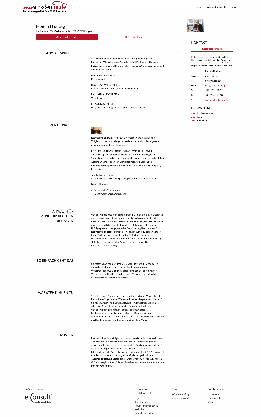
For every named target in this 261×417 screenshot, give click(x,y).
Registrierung (141, 402)
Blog (234, 6)
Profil (199, 116)
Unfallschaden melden (67, 36)
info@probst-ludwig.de (216, 85)
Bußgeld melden (133, 36)
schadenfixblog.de (181, 398)
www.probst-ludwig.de (216, 99)
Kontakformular (205, 113)
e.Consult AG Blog (180, 394)
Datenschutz (214, 398)
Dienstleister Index (144, 413)
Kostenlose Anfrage (212, 48)
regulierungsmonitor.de (146, 405)
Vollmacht (202, 120)
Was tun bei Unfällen (217, 6)
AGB (210, 401)
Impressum (213, 394)
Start (199, 6)
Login (137, 398)
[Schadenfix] (45, 7)
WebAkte (139, 409)
